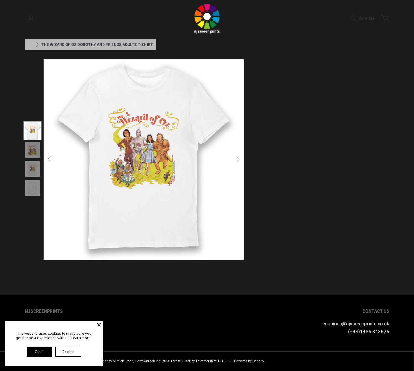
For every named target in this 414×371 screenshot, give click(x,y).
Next (238, 159)
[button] (364, 18)
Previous (49, 159)
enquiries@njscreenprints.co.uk (355, 323)
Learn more (81, 337)
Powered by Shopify (249, 361)
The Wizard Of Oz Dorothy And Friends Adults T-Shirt (97, 44)
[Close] (99, 325)
